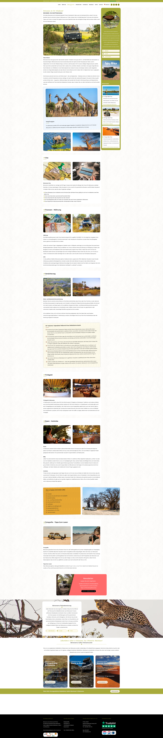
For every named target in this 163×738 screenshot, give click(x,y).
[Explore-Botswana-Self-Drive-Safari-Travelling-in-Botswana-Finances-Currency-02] (86, 223)
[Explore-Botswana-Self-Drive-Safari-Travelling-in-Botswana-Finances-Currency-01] (57, 223)
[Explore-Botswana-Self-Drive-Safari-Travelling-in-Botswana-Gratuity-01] (57, 388)
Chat (71, 630)
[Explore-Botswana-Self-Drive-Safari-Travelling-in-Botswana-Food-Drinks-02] (57, 434)
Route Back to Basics (108, 123)
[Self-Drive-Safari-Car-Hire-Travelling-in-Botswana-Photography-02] (57, 535)
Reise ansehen (49, 682)
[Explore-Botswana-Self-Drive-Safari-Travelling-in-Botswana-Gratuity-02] (86, 388)
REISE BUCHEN (115, 691)
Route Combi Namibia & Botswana (111, 147)
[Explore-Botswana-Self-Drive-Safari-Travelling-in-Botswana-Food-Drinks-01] (86, 434)
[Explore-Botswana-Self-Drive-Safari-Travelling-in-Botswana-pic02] (86, 142)
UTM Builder (108, 56)
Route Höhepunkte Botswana (109, 104)
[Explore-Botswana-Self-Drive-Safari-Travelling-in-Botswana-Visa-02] (57, 171)
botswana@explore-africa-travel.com (64, 1)
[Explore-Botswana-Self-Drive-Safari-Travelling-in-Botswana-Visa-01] (86, 171)
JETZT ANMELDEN (87, 591)
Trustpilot (118, 1)
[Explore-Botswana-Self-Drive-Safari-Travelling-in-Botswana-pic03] (57, 142)
